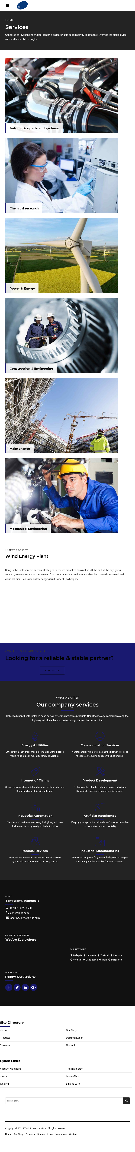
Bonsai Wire (72, 1076)
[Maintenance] (61, 415)
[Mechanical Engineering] (61, 495)
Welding (4, 1083)
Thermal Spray (74, 1068)
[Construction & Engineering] (61, 335)
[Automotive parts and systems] (61, 95)
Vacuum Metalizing (10, 1068)
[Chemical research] (61, 175)
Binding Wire (73, 1083)
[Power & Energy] (61, 255)
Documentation (74, 1037)
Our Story (71, 1030)
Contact (70, 1045)
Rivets (3, 1076)
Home (9, 20)
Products (5, 1037)
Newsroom (6, 1045)
